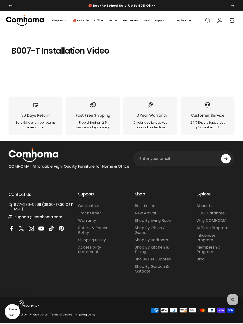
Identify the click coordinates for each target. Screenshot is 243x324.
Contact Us (88, 206)
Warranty (87, 220)
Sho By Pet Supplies (153, 259)
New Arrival (145, 213)
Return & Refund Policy (93, 230)
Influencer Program (205, 237)
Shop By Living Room (154, 220)
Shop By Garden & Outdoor (152, 268)
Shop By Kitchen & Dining (152, 249)
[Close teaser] (21, 302)
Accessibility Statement (89, 249)
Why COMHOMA (211, 220)
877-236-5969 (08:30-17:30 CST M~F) (43, 206)
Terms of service (61, 314)
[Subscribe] (226, 158)
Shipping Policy (92, 240)
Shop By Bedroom (151, 240)
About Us (204, 206)
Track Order (89, 213)
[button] (12, 311)
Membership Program (208, 249)
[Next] (232, 5)
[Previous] (10, 5)
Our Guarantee (210, 213)
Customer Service (207, 115)
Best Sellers (145, 206)
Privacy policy (38, 314)
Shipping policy (85, 314)
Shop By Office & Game (150, 230)
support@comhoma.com (38, 217)
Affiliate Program (212, 228)
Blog (200, 259)
